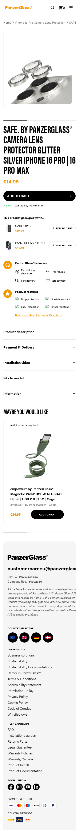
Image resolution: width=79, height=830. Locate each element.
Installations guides (22, 735)
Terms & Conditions (22, 678)
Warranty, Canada (20, 759)
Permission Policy (20, 690)
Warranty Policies (20, 753)
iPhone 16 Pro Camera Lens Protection (40, 22)
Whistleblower (18, 714)
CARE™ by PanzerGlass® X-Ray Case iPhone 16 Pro (30, 226)
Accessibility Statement (24, 684)
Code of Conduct (20, 708)
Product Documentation (25, 770)
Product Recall (18, 764)
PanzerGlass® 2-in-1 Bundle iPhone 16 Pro (30, 243)
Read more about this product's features (38, 315)
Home (7, 22)
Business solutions (21, 655)
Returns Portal (18, 741)
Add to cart (64, 228)
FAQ (11, 729)
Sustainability (17, 661)
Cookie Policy (18, 702)
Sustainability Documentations (30, 667)
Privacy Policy (18, 696)
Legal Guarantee (20, 747)
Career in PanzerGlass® (24, 672)
